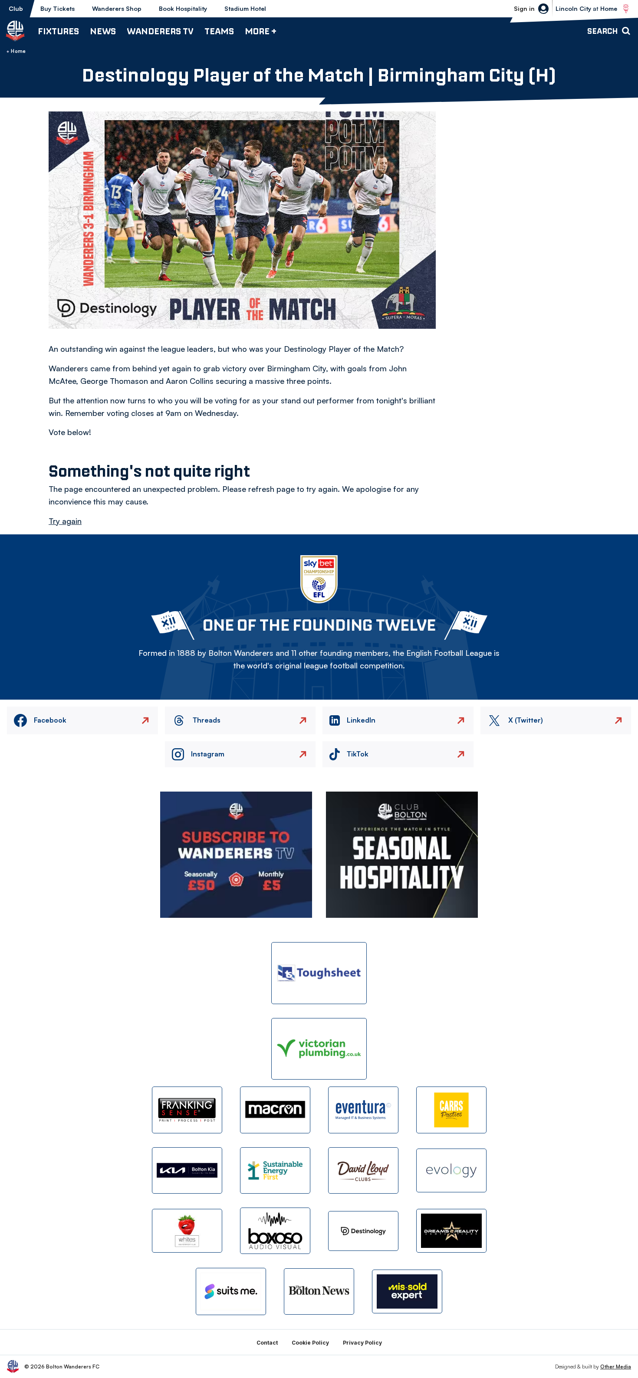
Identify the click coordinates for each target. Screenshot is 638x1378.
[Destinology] (363, 1231)
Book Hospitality (183, 8)
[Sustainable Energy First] (275, 1170)
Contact (267, 1342)
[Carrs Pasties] (451, 1110)
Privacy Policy (362, 1342)
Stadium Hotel (245, 8)
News (103, 31)
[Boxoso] (275, 1231)
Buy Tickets (57, 8)
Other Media (615, 1366)
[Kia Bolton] (187, 1170)
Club (16, 8)
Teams (219, 31)
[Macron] (275, 1110)
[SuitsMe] (231, 1291)
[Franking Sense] (187, 1110)
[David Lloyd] (363, 1170)
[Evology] (451, 1170)
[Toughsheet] (319, 973)
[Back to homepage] (15, 30)
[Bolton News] (319, 1291)
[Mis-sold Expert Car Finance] (407, 1291)
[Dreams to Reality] (451, 1231)
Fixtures (58, 31)
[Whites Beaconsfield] (187, 1231)
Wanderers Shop (116, 8)
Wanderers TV (160, 31)
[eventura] (363, 1110)
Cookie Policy (310, 1342)
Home (18, 51)
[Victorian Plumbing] (319, 1049)
